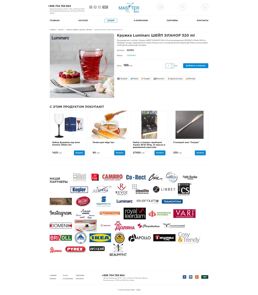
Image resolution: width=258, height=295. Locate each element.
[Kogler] (79, 189)
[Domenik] (61, 225)
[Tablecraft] (83, 201)
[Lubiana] (102, 189)
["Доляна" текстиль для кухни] (124, 225)
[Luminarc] (124, 201)
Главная (54, 20)
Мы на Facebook (90, 7)
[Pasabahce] (149, 225)
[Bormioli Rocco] (95, 177)
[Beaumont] (118, 250)
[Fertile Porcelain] (190, 177)
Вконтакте (160, 79)
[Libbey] (164, 189)
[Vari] (184, 213)
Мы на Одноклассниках (99, 7)
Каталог (83, 20)
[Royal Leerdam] (135, 213)
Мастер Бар (129, 8)
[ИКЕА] (100, 237)
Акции (110, 20)
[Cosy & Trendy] (189, 237)
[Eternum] (148, 201)
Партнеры (172, 20)
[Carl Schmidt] (184, 189)
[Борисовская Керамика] (159, 213)
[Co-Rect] (136, 177)
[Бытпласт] (110, 213)
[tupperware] (105, 225)
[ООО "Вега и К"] (61, 201)
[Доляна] (56, 250)
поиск (183, 7)
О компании (141, 20)
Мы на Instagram (95, 7)
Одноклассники (176, 79)
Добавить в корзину (195, 65)
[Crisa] (155, 177)
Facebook (123, 79)
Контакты (202, 20)
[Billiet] (80, 177)
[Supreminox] (103, 201)
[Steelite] (140, 189)
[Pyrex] (75, 250)
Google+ (147, 79)
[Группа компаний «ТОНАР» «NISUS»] (85, 213)
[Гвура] (86, 225)
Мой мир (191, 79)
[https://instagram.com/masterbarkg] (61, 213)
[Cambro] (112, 177)
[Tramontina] (172, 201)
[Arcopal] (98, 250)
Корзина (205, 7)
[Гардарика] (164, 237)
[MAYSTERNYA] (120, 237)
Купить (79, 153)
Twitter (135, 79)
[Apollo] (139, 237)
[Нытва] (81, 237)
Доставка (160, 7)
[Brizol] (61, 237)
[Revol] (122, 189)
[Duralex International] (171, 177)
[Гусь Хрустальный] (174, 225)
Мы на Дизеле (105, 7)
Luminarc (131, 55)
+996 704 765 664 (59, 6)
